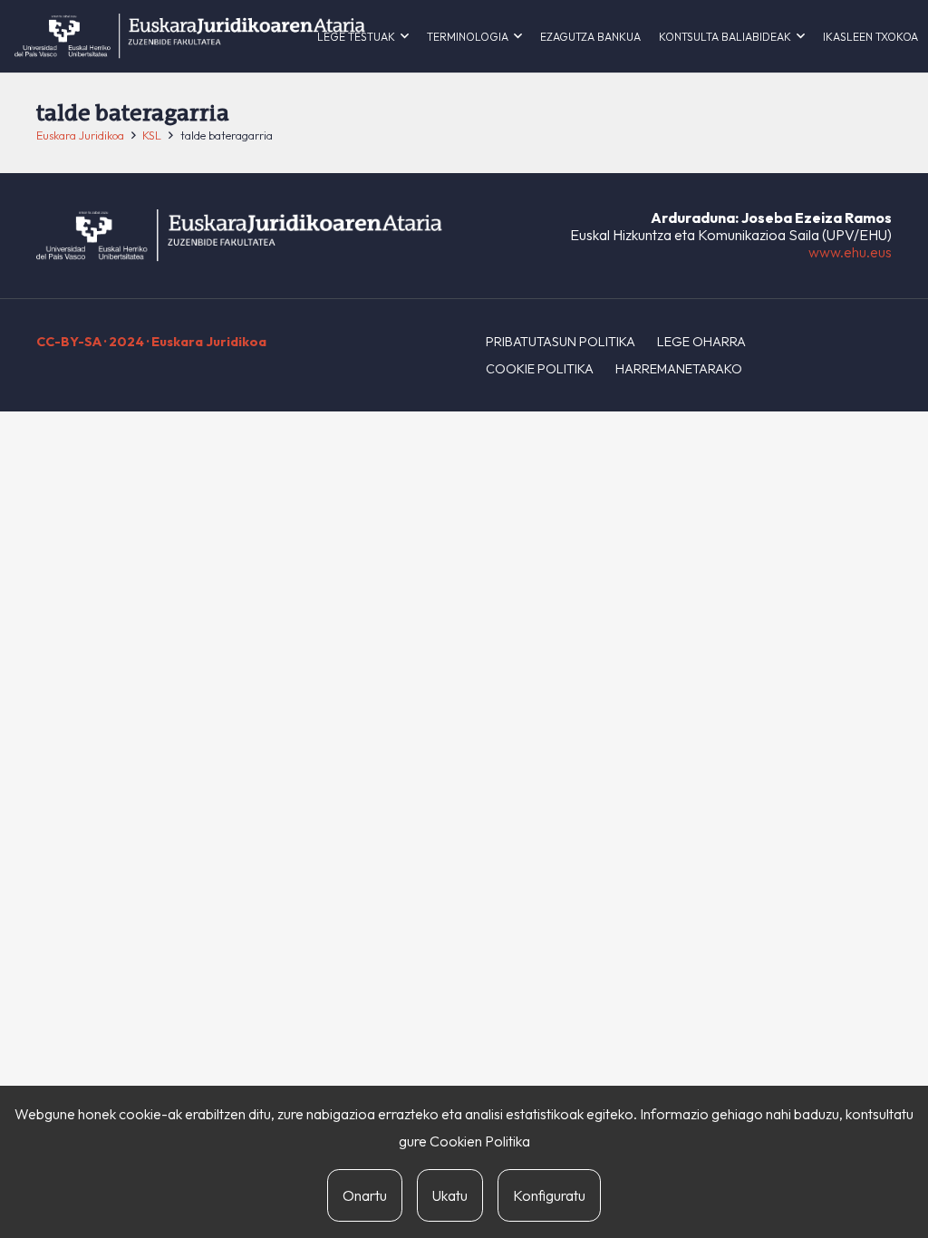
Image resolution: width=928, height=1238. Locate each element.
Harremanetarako (678, 369)
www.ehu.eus (850, 252)
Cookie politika (540, 369)
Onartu (365, 1195)
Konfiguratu (549, 1195)
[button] (405, 36)
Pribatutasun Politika (560, 342)
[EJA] (189, 36)
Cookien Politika (480, 1141)
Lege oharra (701, 342)
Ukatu (450, 1195)
